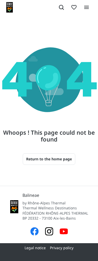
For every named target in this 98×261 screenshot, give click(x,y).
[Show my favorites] (74, 7)
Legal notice (35, 247)
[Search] (61, 7)
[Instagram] (49, 232)
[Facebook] (34, 232)
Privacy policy (61, 247)
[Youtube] (64, 232)
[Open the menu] (86, 7)
